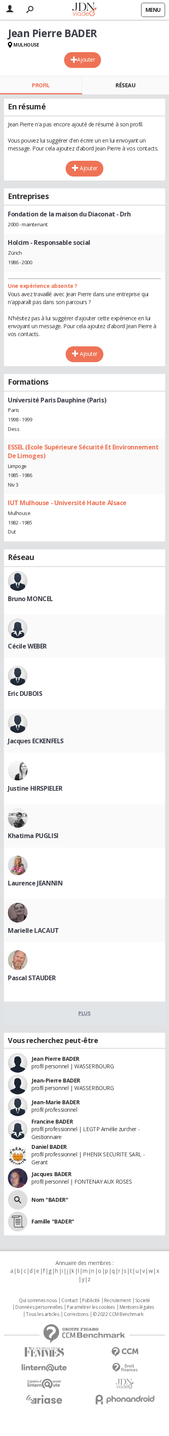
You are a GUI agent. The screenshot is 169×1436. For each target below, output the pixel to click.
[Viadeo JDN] (124, 1384)
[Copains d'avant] (44, 1384)
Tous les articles (42, 1314)
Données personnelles (38, 1307)
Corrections (76, 1314)
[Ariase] (44, 1399)
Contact (69, 1300)
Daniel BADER (49, 1146)
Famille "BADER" (52, 1221)
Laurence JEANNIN (35, 883)
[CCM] (124, 1352)
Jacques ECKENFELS (36, 741)
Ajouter (86, 59)
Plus (84, 1013)
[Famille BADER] (18, 1221)
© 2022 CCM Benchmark (118, 1314)
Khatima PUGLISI (33, 835)
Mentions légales (136, 1307)
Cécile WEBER (27, 646)
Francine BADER (52, 1121)
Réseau (125, 85)
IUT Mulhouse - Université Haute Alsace (67, 502)
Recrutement (117, 1300)
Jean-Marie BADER (55, 1102)
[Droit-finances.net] (124, 1368)
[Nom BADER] (18, 1200)
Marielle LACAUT (33, 930)
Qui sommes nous (38, 1300)
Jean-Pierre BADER (55, 1080)
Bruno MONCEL (30, 598)
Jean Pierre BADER (55, 1058)
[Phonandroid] (124, 1399)
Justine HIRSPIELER (35, 788)
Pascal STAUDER (31, 978)
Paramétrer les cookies (91, 1307)
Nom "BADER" (49, 1199)
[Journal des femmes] (44, 1352)
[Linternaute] (44, 1368)
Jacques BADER (51, 1174)
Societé (142, 1300)
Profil (41, 85)
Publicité (90, 1300)
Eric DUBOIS (25, 693)
